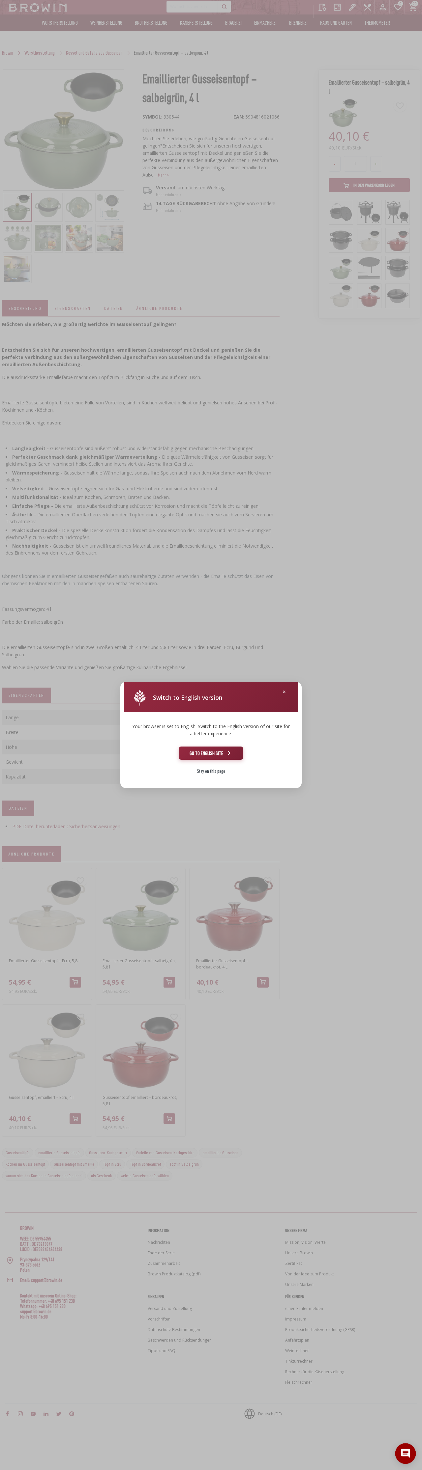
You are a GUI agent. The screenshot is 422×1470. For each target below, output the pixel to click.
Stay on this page (211, 771)
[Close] (284, 692)
